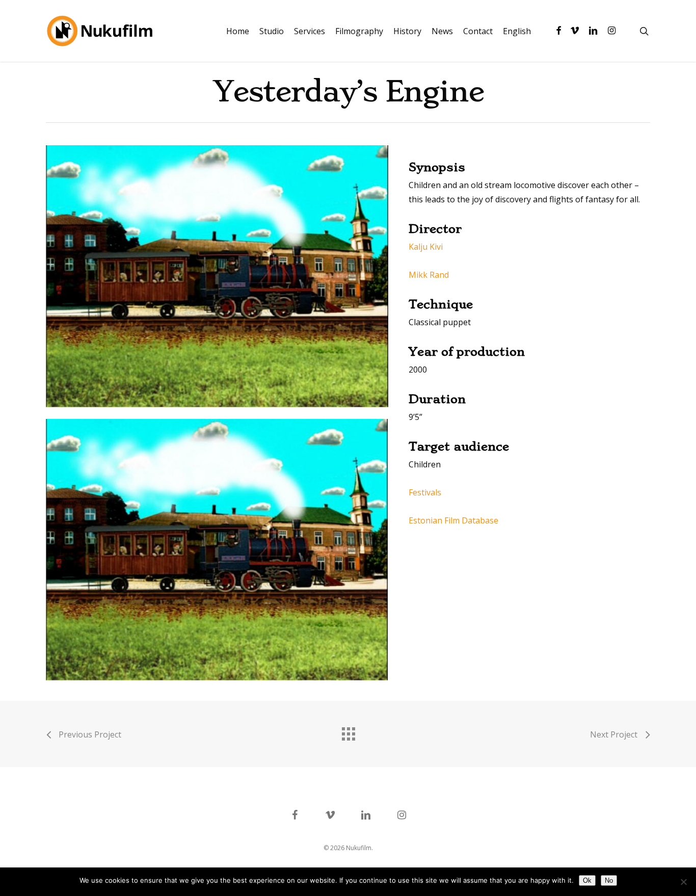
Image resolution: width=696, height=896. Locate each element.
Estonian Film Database (453, 520)
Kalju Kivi (426, 246)
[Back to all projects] (348, 731)
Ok (587, 880)
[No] (683, 882)
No (609, 880)
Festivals (425, 492)
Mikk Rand (429, 274)
